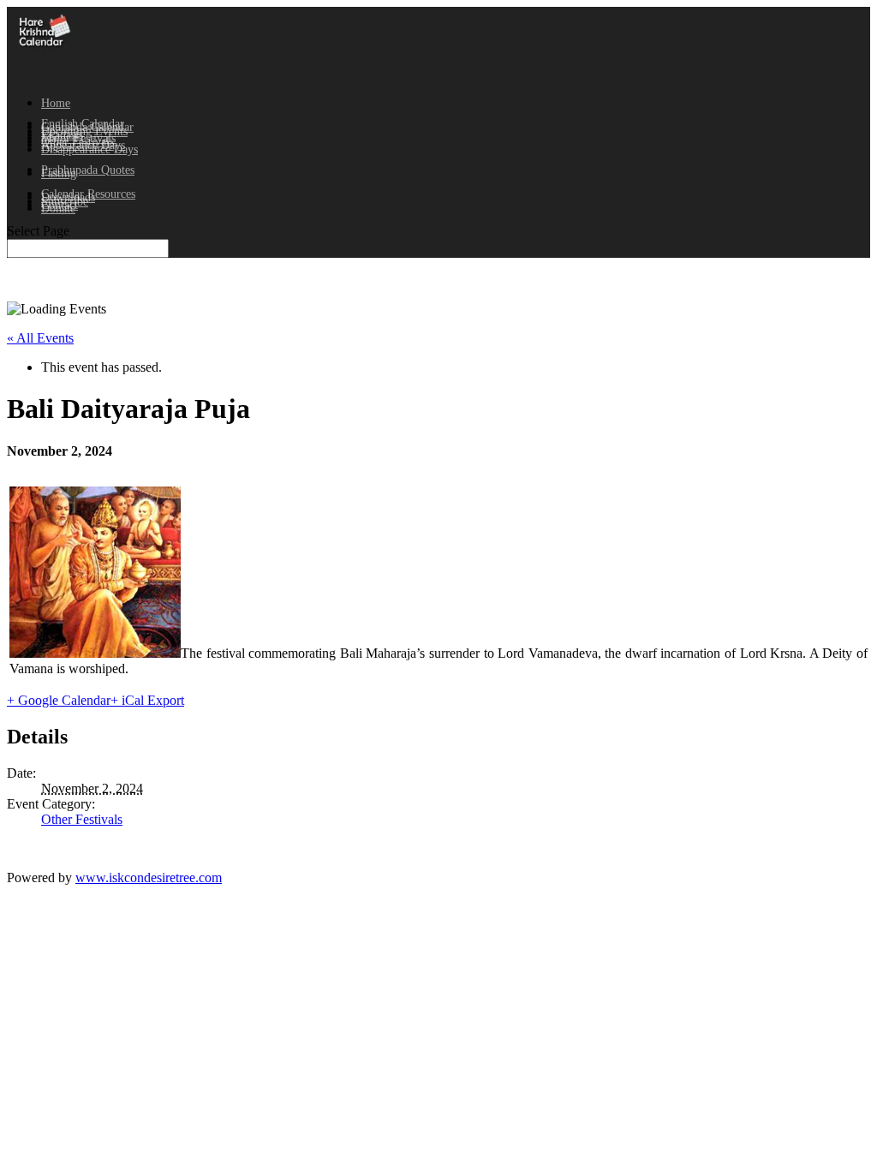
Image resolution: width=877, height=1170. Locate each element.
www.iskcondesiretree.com (148, 877)
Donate (58, 208)
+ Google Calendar (58, 700)
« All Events (40, 338)
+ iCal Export (147, 700)
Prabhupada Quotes (87, 170)
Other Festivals (81, 819)
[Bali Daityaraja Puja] (95, 653)
